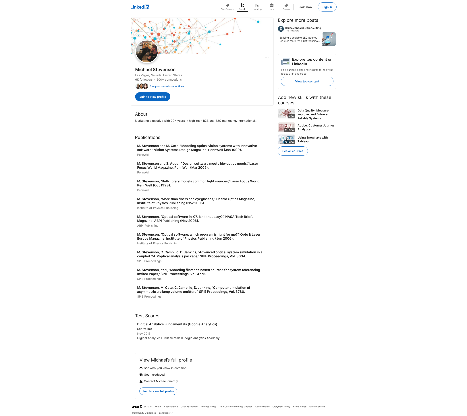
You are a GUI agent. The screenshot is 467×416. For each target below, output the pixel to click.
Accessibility (171, 406)
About (158, 406)
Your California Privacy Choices (235, 406)
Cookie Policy (262, 406)
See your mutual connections (167, 86)
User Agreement (189, 406)
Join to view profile (153, 97)
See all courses (292, 151)
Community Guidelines (144, 412)
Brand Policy (299, 406)
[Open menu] (267, 58)
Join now (306, 7)
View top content (307, 81)
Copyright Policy (281, 406)
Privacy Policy (208, 406)
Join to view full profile (158, 391)
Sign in (327, 7)
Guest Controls (317, 406)
